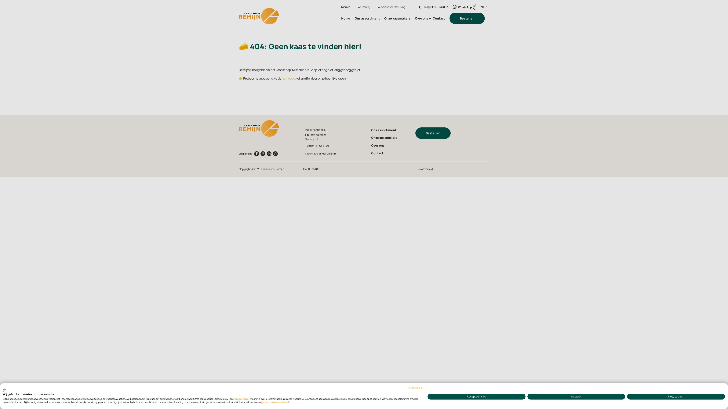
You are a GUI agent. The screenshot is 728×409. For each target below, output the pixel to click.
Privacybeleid (415, 388)
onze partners (241, 398)
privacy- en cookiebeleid (275, 402)
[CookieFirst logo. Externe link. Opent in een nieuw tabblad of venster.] (4, 391)
